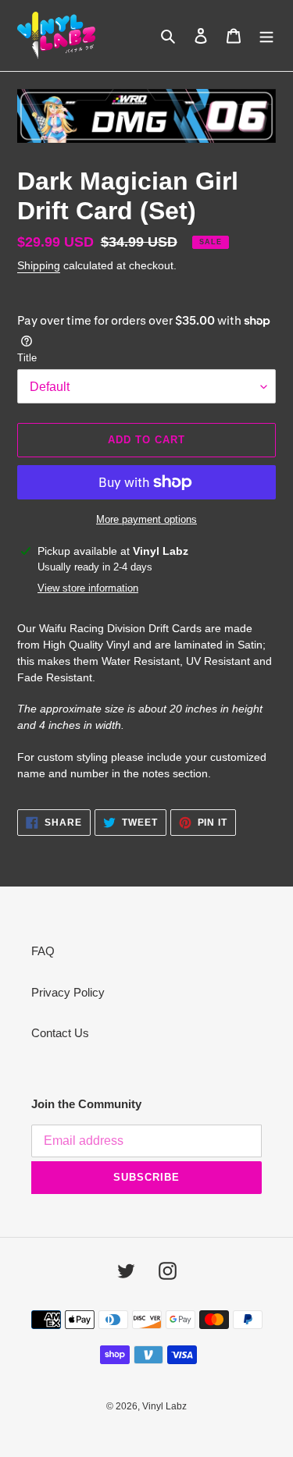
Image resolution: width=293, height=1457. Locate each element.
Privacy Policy (68, 992)
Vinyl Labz (164, 1406)
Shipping (38, 265)
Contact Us (60, 1032)
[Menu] (266, 35)
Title (27, 358)
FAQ (43, 951)
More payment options (146, 519)
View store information (88, 588)
